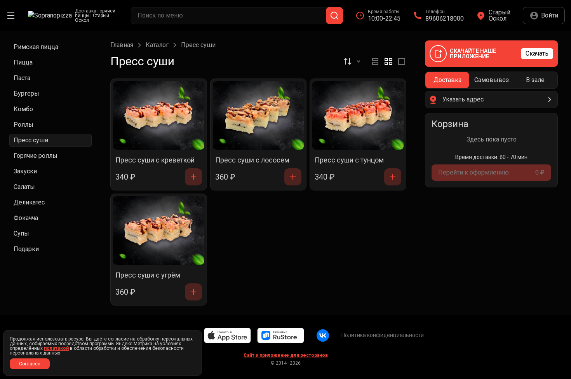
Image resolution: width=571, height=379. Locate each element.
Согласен (29, 364)
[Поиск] (334, 15)
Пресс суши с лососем (252, 160)
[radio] (375, 61)
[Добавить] (193, 176)
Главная (121, 45)
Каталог (157, 45)
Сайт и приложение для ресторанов (286, 355)
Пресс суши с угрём (147, 275)
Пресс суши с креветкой (155, 160)
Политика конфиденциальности (382, 335)
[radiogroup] (388, 61)
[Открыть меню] (10, 15)
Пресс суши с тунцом (349, 160)
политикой (56, 348)
